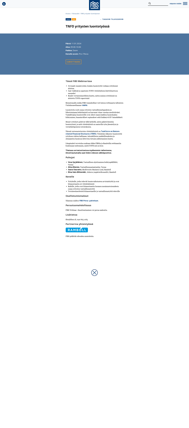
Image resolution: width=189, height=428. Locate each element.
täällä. (85, 105)
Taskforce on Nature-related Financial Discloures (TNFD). (93, 132)
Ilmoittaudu (73, 62)
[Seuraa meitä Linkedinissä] (4, 4)
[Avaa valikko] (185, 4)
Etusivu (68, 14)
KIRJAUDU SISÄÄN (175, 4)
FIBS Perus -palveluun (89, 200)
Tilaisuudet (75, 14)
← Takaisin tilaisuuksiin (111, 19)
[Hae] (149, 3)
